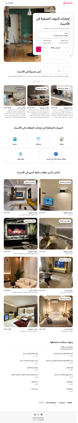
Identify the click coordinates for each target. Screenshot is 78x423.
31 (59, 71)
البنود (34, 420)
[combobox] (52, 36)
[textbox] (61, 43)
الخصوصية (41, 420)
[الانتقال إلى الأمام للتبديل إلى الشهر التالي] (44, 47)
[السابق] (41, 81)
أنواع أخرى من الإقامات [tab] (66, 347)
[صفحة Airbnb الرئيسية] (68, 3)
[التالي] (34, 81)
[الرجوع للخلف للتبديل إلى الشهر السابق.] (66, 47)
